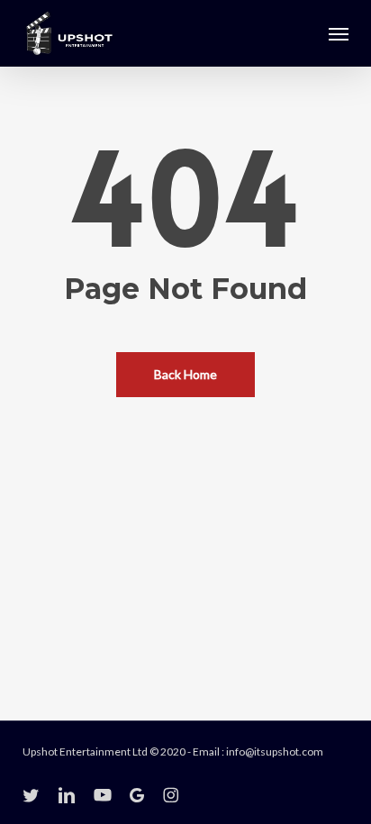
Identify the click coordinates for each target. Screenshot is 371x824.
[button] (338, 33)
